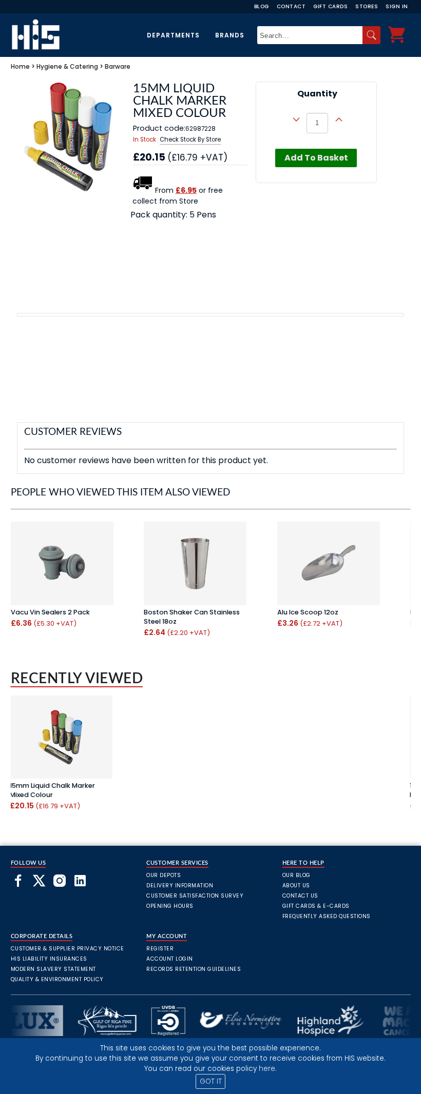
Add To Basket (316, 158)
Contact (291, 6)
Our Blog (296, 875)
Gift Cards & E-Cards (316, 906)
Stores (366, 6)
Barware (117, 66)
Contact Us (300, 896)
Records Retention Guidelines (193, 969)
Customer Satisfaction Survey (194, 896)
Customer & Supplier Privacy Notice (67, 948)
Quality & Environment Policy (57, 979)
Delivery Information (179, 885)
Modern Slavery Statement (53, 969)
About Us (296, 885)
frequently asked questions (326, 916)
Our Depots (163, 875)
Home (20, 66)
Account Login (169, 959)
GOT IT (211, 1081)
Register (160, 948)
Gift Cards (330, 6)
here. (268, 1068)
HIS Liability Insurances (49, 959)
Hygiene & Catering (67, 66)
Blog (261, 6)
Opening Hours (170, 906)
